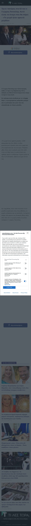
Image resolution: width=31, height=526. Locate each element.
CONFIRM (9, 287)
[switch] (25, 263)
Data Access (15, 292)
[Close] (28, 233)
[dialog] (15, 263)
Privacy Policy (24, 292)
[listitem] (15, 260)
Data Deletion (7, 292)
